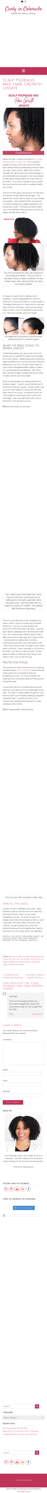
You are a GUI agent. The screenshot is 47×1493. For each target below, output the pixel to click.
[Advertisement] (23, 39)
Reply (11, 1014)
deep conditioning (26, 956)
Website (6, 1091)
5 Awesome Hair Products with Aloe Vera (20, 1434)
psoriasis (11, 964)
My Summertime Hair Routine (15, 1428)
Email (6, 1081)
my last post (25, 670)
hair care (16, 959)
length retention (25, 962)
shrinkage (20, 964)
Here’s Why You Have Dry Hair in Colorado (20, 1431)
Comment (7, 1040)
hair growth (25, 959)
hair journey (35, 959)
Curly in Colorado (23, 9)
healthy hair (13, 962)
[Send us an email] (22, 1)
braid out (14, 956)
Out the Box (27, 1480)
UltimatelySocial (23, 1491)
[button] (23, 71)
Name (6, 1070)
